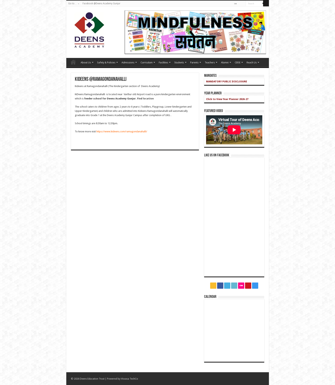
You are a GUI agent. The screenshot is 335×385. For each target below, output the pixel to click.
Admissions (128, 62)
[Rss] (220, 4)
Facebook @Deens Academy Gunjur (101, 3)
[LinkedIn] (231, 4)
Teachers (210, 62)
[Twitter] (227, 4)
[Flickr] (235, 3)
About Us (86, 62)
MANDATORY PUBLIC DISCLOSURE (226, 81)
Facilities (163, 62)
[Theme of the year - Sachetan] (195, 32)
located (113, 94)
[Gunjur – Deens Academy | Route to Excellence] (88, 29)
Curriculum (147, 62)
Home (73, 62)
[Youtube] (239, 4)
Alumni (225, 62)
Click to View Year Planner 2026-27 (227, 99)
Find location (145, 98)
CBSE (237, 62)
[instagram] (242, 4)
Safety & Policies (106, 62)
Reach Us (252, 62)
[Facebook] (224, 4)
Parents (194, 62)
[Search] (266, 3)
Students (179, 62)
